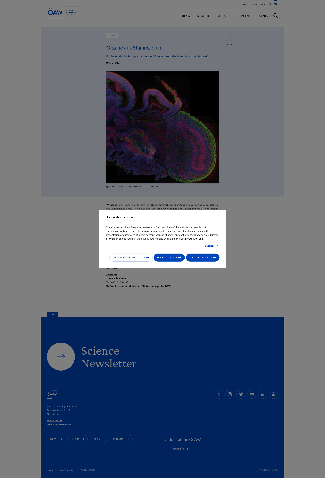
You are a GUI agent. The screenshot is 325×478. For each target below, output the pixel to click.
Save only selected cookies (129, 257)
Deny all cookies (167, 257)
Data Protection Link (192, 238)
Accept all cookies (200, 257)
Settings (210, 245)
